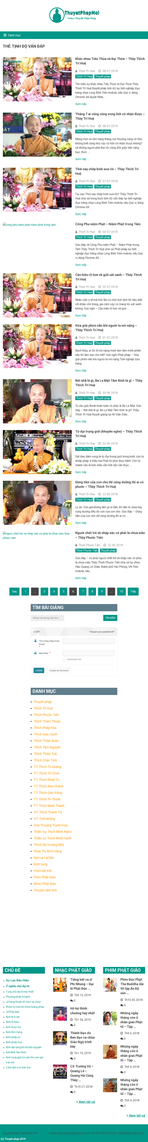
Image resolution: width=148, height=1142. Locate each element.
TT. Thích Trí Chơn (47, 773)
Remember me (74, 659)
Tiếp (133, 591)
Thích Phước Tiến (87, 550)
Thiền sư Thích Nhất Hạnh (52, 838)
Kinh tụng (40, 864)
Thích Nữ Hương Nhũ (49, 845)
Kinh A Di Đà (12, 1016)
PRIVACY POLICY (108, 1133)
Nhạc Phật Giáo (45, 884)
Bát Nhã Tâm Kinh (16, 1052)
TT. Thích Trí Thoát (47, 799)
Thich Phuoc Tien (89, 545)
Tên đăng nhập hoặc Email (49, 643)
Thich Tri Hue (87, 71)
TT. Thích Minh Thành (49, 806)
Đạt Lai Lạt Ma (44, 858)
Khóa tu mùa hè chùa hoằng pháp (25, 1006)
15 (121, 591)
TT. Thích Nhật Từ (46, 780)
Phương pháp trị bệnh (18, 996)
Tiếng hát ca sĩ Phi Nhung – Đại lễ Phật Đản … (82, 984)
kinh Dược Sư (13, 1027)
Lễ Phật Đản (12, 1011)
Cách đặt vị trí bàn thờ (18, 1067)
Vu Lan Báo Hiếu (17, 980)
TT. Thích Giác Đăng (48, 793)
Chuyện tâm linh (45, 890)
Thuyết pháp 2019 (15, 1138)
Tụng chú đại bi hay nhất (20, 991)
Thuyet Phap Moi (11, 1133)
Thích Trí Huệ (84, 76)
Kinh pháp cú (13, 1037)
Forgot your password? (102, 631)
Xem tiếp (80, 104)
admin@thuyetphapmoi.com (72, 1133)
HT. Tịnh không (44, 819)
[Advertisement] (74, 925)
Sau (14, 591)
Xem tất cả (86, 1102)
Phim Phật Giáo (45, 877)
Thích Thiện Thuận (47, 721)
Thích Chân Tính (45, 760)
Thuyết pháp (102, 76)
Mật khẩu (43, 653)
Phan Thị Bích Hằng (48, 851)
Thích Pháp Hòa (45, 728)
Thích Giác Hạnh (45, 734)
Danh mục (14, 35)
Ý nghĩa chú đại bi (17, 986)
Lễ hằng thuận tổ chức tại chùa (23, 1001)
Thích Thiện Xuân (46, 741)
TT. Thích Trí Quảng (47, 767)
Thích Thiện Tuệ (45, 754)
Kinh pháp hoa (14, 1042)
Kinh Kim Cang (14, 1032)
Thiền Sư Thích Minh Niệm (53, 832)
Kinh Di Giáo (12, 1022)
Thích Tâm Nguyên (47, 747)
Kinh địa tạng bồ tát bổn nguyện (24, 1047)
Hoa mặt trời (42, 871)
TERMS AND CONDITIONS (130, 1133)
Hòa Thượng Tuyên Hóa (51, 825)
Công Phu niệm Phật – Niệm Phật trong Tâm (108, 224)
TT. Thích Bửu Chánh (48, 786)
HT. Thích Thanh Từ (48, 812)
